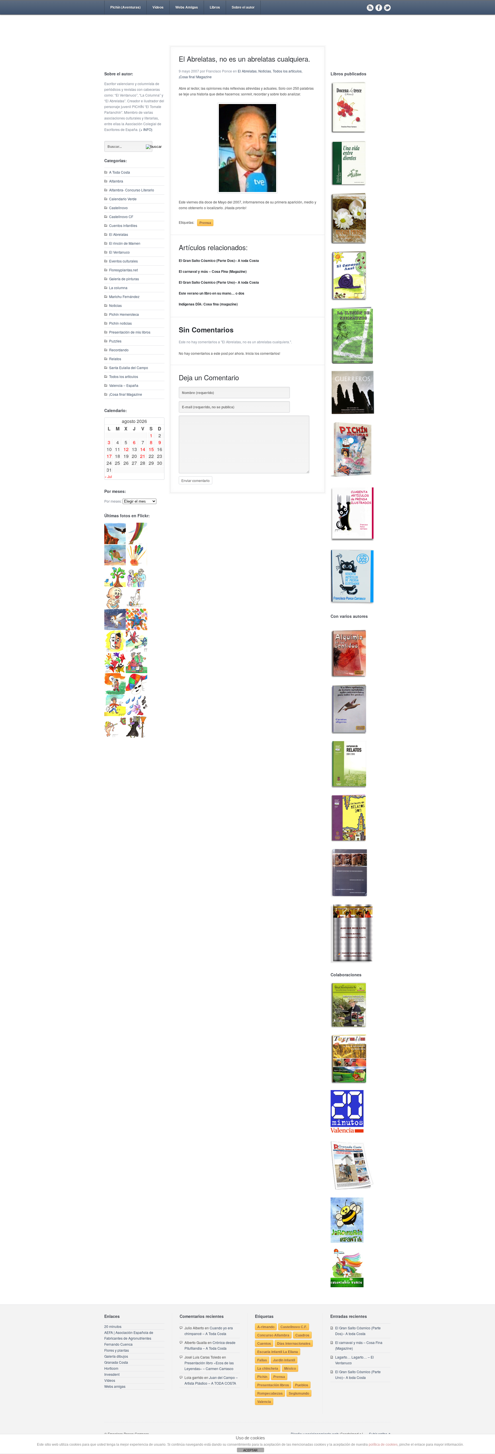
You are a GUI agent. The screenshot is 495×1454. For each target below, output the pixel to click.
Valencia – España (123, 385)
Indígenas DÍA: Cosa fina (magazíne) (208, 304)
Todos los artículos (123, 376)
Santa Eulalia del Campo (128, 367)
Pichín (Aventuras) (125, 7)
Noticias (115, 305)
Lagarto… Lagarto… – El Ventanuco (354, 1360)
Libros (215, 7)
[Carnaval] (136, 693)
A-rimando (265, 1326)
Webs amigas (114, 1386)
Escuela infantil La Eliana (277, 1351)
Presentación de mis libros (129, 332)
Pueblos (301, 1385)
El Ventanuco (119, 252)
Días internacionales (294, 1343)
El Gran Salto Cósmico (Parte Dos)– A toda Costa (219, 260)
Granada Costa (116, 1362)
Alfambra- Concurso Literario (131, 189)
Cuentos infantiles (123, 225)
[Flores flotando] (136, 650)
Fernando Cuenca (118, 1344)
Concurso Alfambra (273, 1335)
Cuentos (264, 1343)
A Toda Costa (119, 172)
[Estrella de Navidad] (136, 542)
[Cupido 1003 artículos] (115, 736)
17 (109, 456)
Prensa (205, 222)
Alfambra (116, 181)
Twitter (387, 7)
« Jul (108, 476)
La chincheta (267, 1368)
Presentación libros (273, 1385)
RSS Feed (370, 7)
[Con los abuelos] (136, 585)
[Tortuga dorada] (115, 564)
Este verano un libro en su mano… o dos (211, 293)
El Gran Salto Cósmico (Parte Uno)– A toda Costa (219, 282)
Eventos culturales (123, 260)
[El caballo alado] (115, 628)
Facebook (378, 7)
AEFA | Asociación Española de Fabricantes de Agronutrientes (128, 1335)
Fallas (262, 1360)
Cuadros (302, 1335)
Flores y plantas (116, 1350)
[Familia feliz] (136, 671)
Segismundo (299, 1393)
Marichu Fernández (124, 296)
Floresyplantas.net (123, 269)
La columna (118, 287)
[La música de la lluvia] (136, 714)
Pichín (262, 1376)
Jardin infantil (284, 1360)
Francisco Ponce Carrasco (246, 40)
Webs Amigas (186, 7)
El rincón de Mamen (124, 243)
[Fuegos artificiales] (136, 564)
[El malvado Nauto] (136, 628)
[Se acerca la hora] (115, 714)
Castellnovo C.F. (293, 1326)
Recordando (119, 349)
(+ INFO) (145, 129)
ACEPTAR (250, 1450)
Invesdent (111, 1374)
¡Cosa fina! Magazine (125, 394)
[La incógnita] (115, 693)
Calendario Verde (123, 198)
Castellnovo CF (121, 216)
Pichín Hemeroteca (124, 314)
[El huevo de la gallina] (136, 607)
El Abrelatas (118, 234)
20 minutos (112, 1326)
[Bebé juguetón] (115, 607)
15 (151, 449)
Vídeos (158, 7)
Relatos (115, 358)
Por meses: (113, 501)
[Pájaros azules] (115, 585)
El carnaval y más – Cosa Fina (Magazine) (213, 271)
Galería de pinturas (124, 278)
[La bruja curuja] (136, 736)
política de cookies (383, 1445)
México (290, 1368)
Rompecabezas (270, 1393)
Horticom (111, 1368)
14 (142, 449)
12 (126, 449)
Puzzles (115, 340)
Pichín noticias (120, 323)
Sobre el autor (243, 7)
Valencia (264, 1401)
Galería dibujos (116, 1356)
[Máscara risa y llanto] (115, 650)
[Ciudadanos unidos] (115, 671)
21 (142, 456)
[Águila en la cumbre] (115, 542)
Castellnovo (118, 207)
